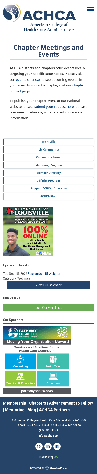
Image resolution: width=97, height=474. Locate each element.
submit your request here (54, 106)
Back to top (46, 457)
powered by (37, 468)
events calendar (28, 79)
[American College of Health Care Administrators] (39, 30)
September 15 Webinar (44, 273)
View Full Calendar (49, 285)
